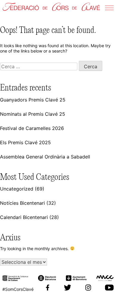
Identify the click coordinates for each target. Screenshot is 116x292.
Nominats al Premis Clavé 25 (32, 114)
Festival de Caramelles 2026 (32, 128)
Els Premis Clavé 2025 (25, 142)
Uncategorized (16, 189)
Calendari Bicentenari (24, 217)
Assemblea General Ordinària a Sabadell (45, 157)
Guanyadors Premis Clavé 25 (32, 100)
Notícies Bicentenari (22, 203)
